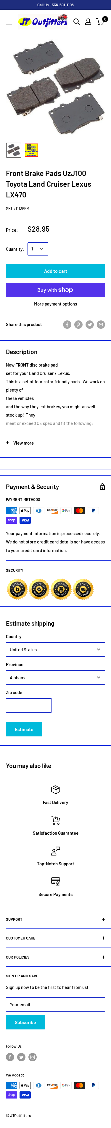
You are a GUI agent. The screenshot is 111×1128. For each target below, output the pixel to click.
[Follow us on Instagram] (32, 1057)
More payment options (55, 303)
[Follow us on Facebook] (10, 1057)
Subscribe (25, 1022)
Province (14, 664)
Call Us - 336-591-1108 (55, 4)
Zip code (14, 692)
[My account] (88, 21)
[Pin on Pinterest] (78, 324)
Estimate (24, 729)
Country (13, 636)
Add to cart (55, 271)
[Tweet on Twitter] (90, 324)
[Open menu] (9, 22)
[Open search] (76, 21)
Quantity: (15, 249)
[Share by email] (101, 324)
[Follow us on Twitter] (21, 1057)
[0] (100, 21)
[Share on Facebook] (67, 324)
